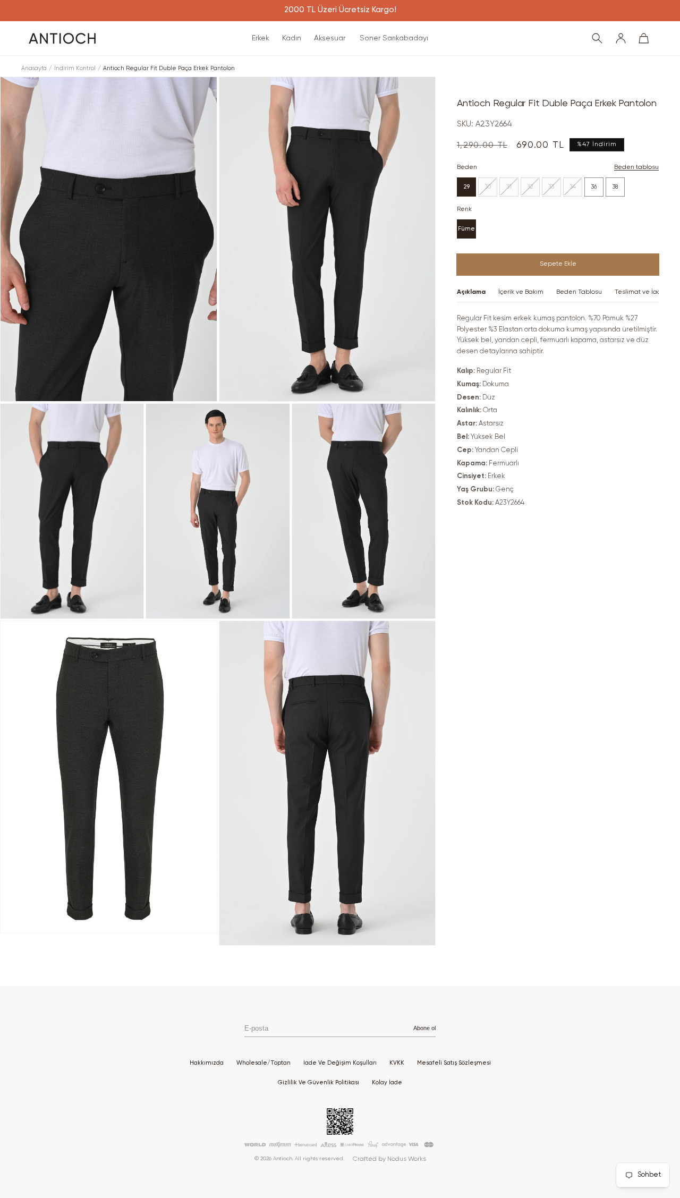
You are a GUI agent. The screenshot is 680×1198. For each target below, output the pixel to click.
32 (534, 190)
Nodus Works (406, 1159)
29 (466, 187)
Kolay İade (387, 1082)
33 (555, 190)
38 (615, 187)
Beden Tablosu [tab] (579, 292)
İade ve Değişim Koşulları (340, 1063)
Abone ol (424, 1028)
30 (491, 190)
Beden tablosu (636, 167)
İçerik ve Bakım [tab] (520, 292)
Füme (466, 229)
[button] (260, 38)
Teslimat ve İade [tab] (640, 292)
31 (512, 190)
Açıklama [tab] (471, 292)
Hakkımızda (207, 1063)
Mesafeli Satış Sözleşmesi (454, 1063)
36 (594, 187)
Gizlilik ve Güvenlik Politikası (318, 1082)
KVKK (396, 1063)
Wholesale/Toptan (263, 1063)
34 (576, 190)
